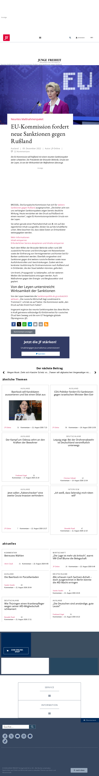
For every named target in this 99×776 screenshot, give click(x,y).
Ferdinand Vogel (21, 475)
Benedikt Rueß (69, 528)
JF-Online (7, 427)
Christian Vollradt (70, 478)
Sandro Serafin (9, 585)
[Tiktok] (4, 741)
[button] (40, 37)
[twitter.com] (11, 736)
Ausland (15, 148)
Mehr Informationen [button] (20, 237)
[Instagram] (23, 736)
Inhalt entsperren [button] (19, 240)
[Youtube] (17, 736)
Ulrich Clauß (8, 564)
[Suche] (32, 727)
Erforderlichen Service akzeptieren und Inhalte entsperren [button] (37, 243)
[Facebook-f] (4, 736)
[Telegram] (30, 736)
